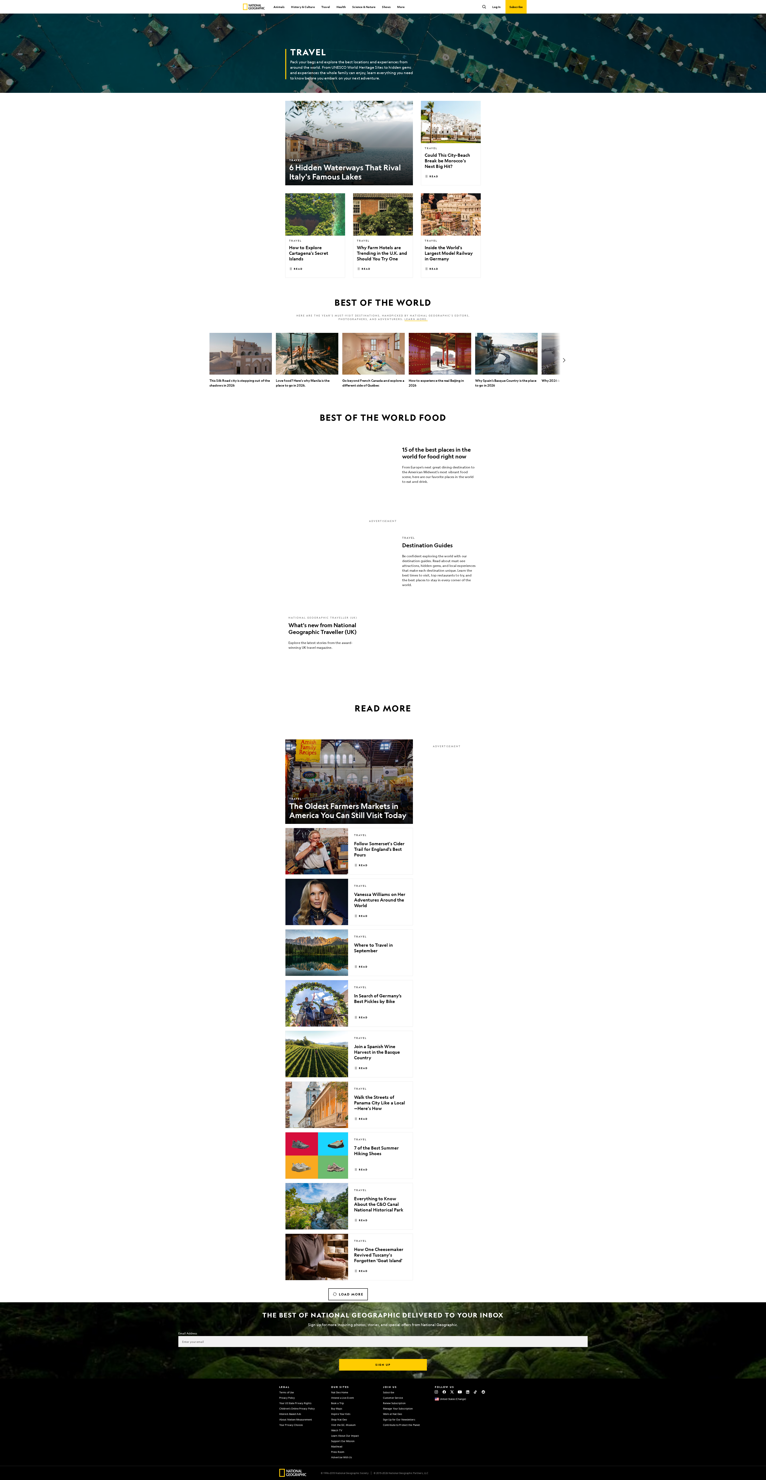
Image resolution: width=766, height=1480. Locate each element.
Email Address (187, 1333)
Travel (325, 7)
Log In (496, 7)
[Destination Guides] (383, 564)
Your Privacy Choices (291, 1424)
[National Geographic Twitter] (451, 1392)
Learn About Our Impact (345, 1435)
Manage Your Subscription (398, 1408)
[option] (240, 360)
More (401, 7)
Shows (386, 7)
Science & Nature (363, 7)
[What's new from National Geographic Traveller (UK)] (383, 636)
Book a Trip (337, 1403)
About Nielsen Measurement (295, 1419)
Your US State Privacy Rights (295, 1403)
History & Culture (303, 7)
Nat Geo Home (339, 1392)
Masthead (336, 1446)
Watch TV (336, 1430)
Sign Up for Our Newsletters (399, 1419)
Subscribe (388, 1392)
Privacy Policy (287, 1397)
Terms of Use (286, 1392)
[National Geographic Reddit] (483, 1392)
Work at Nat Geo (392, 1414)
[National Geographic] (254, 7)
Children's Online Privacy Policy (297, 1408)
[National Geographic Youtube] (459, 1392)
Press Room (337, 1451)
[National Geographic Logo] (293, 1475)
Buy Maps (336, 1408)
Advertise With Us (341, 1457)
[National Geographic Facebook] (444, 1392)
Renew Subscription (394, 1403)
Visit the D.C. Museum (343, 1424)
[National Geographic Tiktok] (475, 1392)
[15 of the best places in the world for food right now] (383, 466)
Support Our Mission (342, 1441)
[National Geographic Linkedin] (467, 1392)
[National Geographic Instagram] (436, 1392)
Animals (278, 7)
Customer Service (393, 1397)
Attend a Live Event (342, 1397)
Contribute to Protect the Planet (401, 1424)
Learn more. (416, 319)
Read (433, 176)
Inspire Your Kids (340, 1414)
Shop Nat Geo (339, 1419)
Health (341, 7)
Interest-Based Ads (290, 1414)
